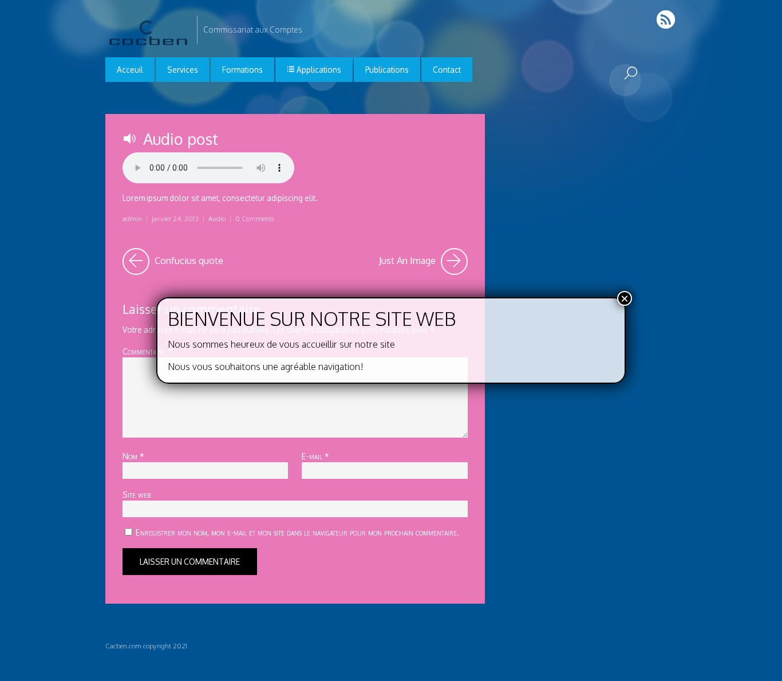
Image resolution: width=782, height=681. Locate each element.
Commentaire (147, 351)
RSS (667, 19)
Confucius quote (187, 257)
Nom (133, 456)
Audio (217, 218)
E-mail (315, 456)
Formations (242, 69)
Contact (447, 69)
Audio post (180, 138)
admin (132, 218)
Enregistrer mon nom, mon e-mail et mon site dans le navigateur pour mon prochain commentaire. (297, 532)
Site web (137, 494)
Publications (387, 69)
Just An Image (423, 257)
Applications (318, 69)
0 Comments (254, 218)
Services (182, 69)
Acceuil (130, 69)
